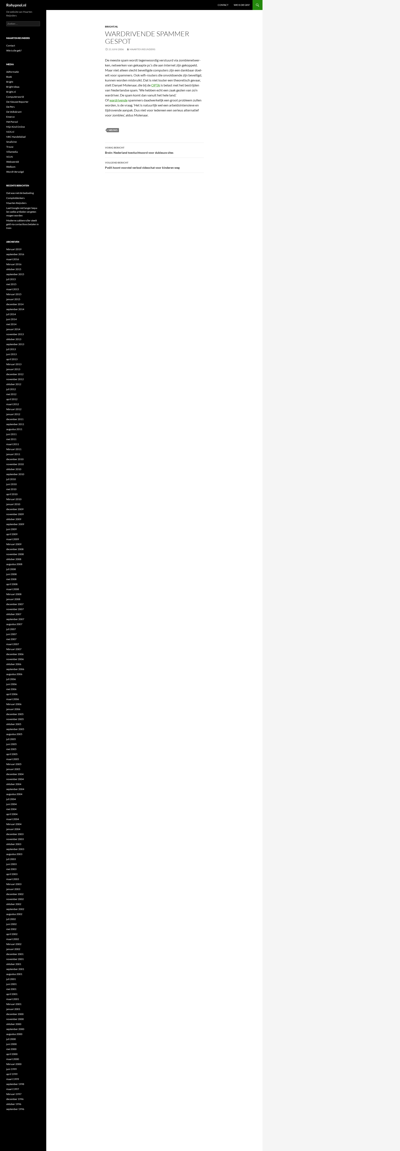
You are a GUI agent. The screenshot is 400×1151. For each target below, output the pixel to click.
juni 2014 (11, 319)
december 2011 (15, 419)
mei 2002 (11, 929)
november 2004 (15, 779)
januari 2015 (13, 299)
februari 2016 (13, 264)
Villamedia (12, 151)
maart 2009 (12, 539)
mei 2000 (11, 1049)
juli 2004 (11, 799)
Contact (223, 5)
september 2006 (15, 669)
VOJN (9, 156)
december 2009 (15, 509)
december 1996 (15, 1099)
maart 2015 (12, 289)
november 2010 (15, 464)
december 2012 (15, 374)
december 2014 (15, 304)
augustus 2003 (14, 854)
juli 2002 (11, 919)
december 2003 (15, 834)
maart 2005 (12, 759)
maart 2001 (12, 999)
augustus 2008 (14, 564)
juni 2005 (11, 744)
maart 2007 (12, 644)
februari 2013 (13, 364)
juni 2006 (11, 684)
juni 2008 (11, 574)
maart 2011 (12, 444)
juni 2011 (11, 434)
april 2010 (12, 494)
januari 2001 (13, 1009)
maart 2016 (12, 259)
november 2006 (15, 659)
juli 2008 (11, 569)
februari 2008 (13, 594)
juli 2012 (11, 389)
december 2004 (15, 774)
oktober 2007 (13, 614)
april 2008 (12, 584)
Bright (9, 81)
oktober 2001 (13, 964)
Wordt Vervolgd (15, 171)
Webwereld (12, 161)
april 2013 (12, 359)
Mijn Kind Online (15, 126)
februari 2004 (13, 824)
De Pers (10, 106)
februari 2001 (13, 1004)
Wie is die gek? (242, 5)
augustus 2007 (14, 624)
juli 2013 (11, 349)
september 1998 (15, 1084)
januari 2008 (13, 599)
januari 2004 (13, 829)
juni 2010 (11, 484)
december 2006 (15, 654)
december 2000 (15, 1014)
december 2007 (15, 604)
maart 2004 (12, 819)
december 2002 (15, 894)
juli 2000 (11, 1039)
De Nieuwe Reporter (17, 101)
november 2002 (15, 899)
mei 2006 (11, 689)
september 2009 (15, 524)
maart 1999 (12, 1079)
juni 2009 (11, 529)
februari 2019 (13, 249)
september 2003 (15, 849)
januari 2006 (13, 709)
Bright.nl (111, 26)
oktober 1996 (13, 1104)
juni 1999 (11, 1069)
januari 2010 (13, 504)
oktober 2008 (13, 559)
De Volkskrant (13, 111)
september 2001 (15, 969)
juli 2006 (11, 679)
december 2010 (15, 459)
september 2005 (15, 729)
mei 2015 (11, 284)
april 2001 (12, 994)
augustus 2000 (14, 1034)
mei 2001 (11, 989)
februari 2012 (13, 409)
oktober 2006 (13, 664)
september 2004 (15, 789)
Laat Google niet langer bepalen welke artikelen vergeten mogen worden (22, 211)
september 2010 (15, 474)
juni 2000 (11, 1044)
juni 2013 (11, 354)
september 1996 (15, 1109)
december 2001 (15, 954)
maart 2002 (12, 939)
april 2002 (12, 934)
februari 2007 (13, 649)
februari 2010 (13, 499)
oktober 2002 (13, 904)
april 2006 (12, 694)
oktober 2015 (13, 269)
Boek (9, 76)
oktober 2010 (13, 469)
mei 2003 (11, 869)
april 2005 (12, 754)
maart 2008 (12, 589)
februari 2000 (13, 1064)
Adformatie (12, 71)
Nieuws (113, 130)
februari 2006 (13, 704)
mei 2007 (11, 639)
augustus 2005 (14, 734)
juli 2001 (11, 979)
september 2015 (15, 274)
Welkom (10, 166)
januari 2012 (13, 414)
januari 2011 (13, 454)
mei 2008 (11, 579)
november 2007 (15, 609)
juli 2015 (11, 279)
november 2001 (15, 959)
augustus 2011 (14, 429)
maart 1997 (12, 1089)
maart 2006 (12, 699)
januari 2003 (13, 889)
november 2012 (15, 379)
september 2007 (15, 619)
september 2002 (15, 909)
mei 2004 (11, 809)
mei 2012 (11, 394)
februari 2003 (13, 884)
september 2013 (15, 344)
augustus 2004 (14, 794)
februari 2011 (13, 449)
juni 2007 (11, 634)
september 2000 (15, 1029)
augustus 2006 (14, 674)
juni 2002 (11, 924)
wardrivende (118, 100)
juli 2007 (11, 629)
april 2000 (12, 1054)
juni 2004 (11, 804)
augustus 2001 (14, 974)
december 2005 (15, 714)
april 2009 (12, 534)
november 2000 (15, 1019)
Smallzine (11, 141)
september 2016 (15, 254)
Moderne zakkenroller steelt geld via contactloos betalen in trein (22, 224)
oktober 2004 (13, 784)
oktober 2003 (13, 844)
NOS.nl (10, 131)
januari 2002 (13, 949)
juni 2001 (11, 984)
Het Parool (12, 121)
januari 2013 (13, 369)
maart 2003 (12, 879)
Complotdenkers (15, 198)
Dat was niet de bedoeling (20, 193)
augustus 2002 (14, 914)
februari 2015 (13, 294)
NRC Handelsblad (16, 136)
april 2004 (12, 814)
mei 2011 (11, 439)
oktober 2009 (13, 519)
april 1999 (12, 1074)
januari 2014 (13, 329)
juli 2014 (11, 314)
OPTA (155, 85)
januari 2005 (13, 769)
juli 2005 (11, 739)
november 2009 (15, 514)
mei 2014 (11, 324)
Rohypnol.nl (16, 5)
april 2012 (12, 399)
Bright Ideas (12, 86)
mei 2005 (11, 749)
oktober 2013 (13, 339)
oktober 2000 (13, 1024)
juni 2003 (11, 864)
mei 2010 (11, 489)
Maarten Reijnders (142, 49)
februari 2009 (13, 544)
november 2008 (15, 554)
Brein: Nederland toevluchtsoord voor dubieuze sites (139, 150)
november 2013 (15, 334)
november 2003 (15, 839)
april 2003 (12, 874)
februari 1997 (13, 1094)
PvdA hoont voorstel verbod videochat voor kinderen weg (142, 165)
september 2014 (15, 309)
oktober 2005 (13, 724)
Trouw (9, 146)
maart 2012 (12, 404)
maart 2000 (12, 1059)
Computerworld (15, 96)
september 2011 (15, 424)
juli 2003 (11, 859)
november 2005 (15, 719)
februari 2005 (13, 764)
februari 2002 (13, 944)
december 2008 (15, 549)
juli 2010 (11, 479)
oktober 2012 (13, 384)
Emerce (10, 116)
